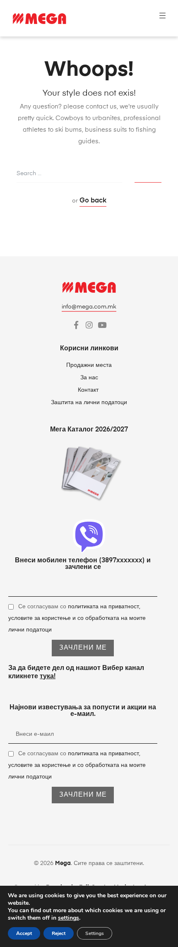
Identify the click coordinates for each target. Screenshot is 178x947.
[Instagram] (89, 325)
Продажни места (89, 365)
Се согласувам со (77, 618)
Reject (58, 933)
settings (68, 918)
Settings (94, 933)
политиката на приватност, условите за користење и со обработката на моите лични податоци (77, 618)
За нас (89, 378)
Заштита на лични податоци (89, 402)
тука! (47, 676)
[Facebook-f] (76, 325)
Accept (24, 933)
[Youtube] (102, 325)
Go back (92, 201)
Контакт (89, 390)
